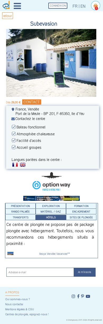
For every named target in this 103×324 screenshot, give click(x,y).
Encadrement (81, 211)
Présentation (20, 205)
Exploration (51, 205)
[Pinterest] (82, 296)
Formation (81, 205)
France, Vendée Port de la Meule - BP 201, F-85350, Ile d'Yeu (50, 111)
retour (7, 15)
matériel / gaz (51, 211)
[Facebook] (78, 296)
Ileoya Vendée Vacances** (54, 254)
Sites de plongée (81, 217)
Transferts (21, 217)
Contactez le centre (30, 118)
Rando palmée (20, 211)
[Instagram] (73, 296)
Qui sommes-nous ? (17, 299)
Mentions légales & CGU (19, 309)
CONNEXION (58, 5)
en (83, 6)
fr (75, 6)
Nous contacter (14, 304)
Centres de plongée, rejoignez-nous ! (27, 314)
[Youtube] (88, 296)
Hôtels (51, 217)
